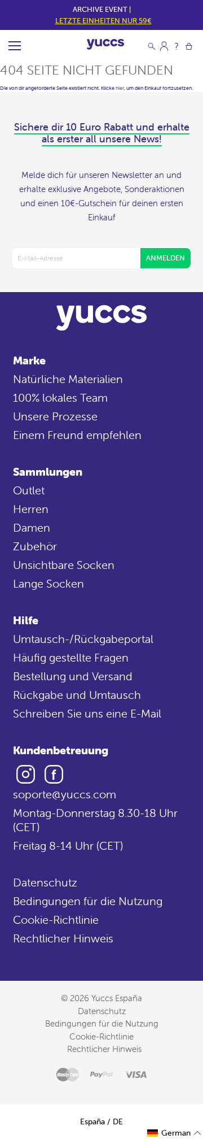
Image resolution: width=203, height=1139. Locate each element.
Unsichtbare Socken (63, 565)
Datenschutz (45, 882)
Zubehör (35, 546)
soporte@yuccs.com (64, 794)
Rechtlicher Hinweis (63, 938)
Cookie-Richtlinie (56, 919)
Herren (30, 509)
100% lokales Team (60, 397)
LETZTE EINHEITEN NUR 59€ (103, 20)
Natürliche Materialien (68, 379)
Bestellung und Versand (73, 676)
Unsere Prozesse (55, 416)
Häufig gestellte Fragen (71, 657)
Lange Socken (48, 583)
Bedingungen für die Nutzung (87, 901)
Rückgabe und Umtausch (77, 695)
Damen (31, 527)
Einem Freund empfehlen (77, 435)
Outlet (29, 490)
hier (120, 88)
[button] (174, 1133)
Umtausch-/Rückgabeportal (83, 639)
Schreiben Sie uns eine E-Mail (87, 713)
